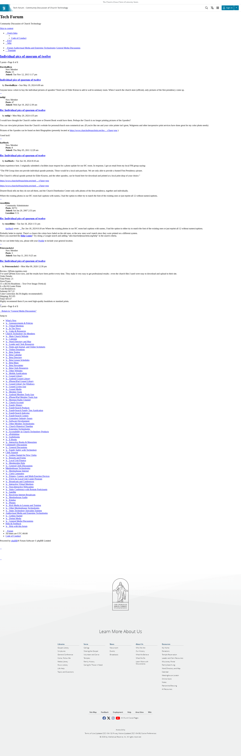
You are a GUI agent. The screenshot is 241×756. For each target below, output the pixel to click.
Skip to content (6, 28)
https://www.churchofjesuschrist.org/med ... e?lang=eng (24, 181)
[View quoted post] (20, 228)
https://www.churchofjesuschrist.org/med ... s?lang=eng (24, 186)
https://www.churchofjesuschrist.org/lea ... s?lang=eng (93, 130)
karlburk (9, 228)
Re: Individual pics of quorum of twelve (22, 110)
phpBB (14, 541)
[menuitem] (18, 38)
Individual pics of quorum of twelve (25, 56)
